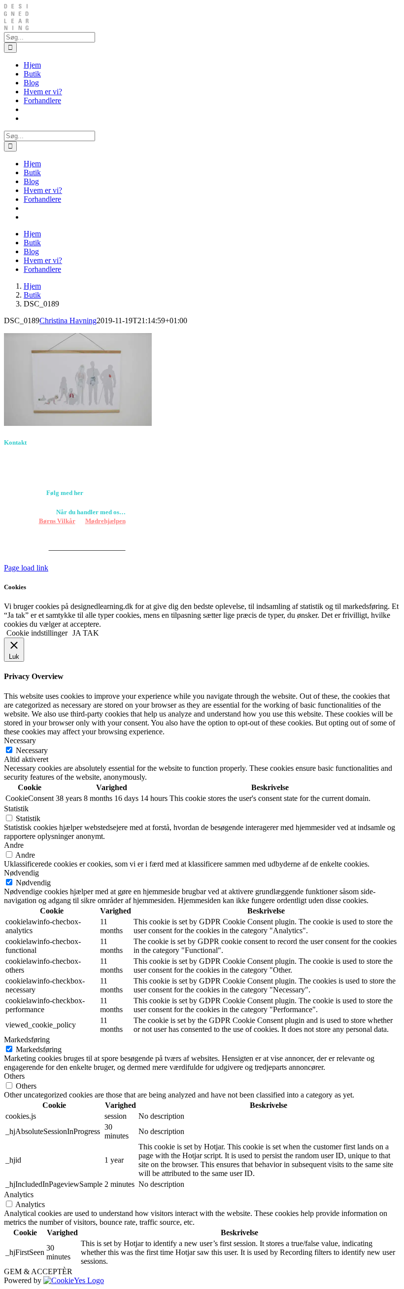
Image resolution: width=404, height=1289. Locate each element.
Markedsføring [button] (27, 1039)
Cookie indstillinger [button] (36, 633)
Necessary (32, 750)
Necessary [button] (20, 740)
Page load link (26, 568)
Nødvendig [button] (21, 873)
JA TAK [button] (85, 633)
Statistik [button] (16, 808)
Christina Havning (68, 320)
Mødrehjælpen (105, 521)
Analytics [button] (19, 1194)
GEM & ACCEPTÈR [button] (38, 1271)
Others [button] (14, 1076)
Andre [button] (14, 845)
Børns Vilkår (57, 521)
